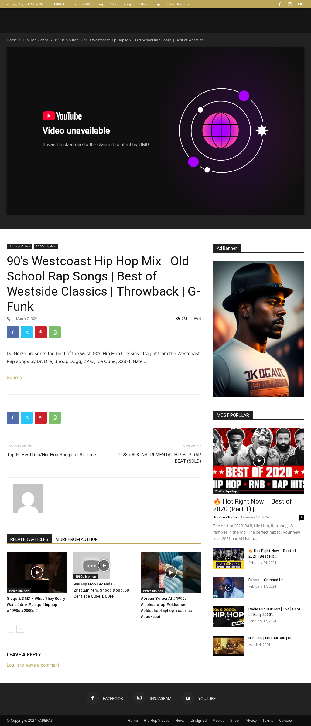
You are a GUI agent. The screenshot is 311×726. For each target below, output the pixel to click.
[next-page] (20, 629)
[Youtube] (299, 4)
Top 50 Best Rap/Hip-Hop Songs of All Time (51, 454)
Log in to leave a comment (33, 664)
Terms (267, 720)
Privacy (250, 720)
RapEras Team (225, 517)
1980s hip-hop (64, 4)
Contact (285, 720)
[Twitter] (27, 332)
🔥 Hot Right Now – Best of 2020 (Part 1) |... (252, 505)
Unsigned (198, 720)
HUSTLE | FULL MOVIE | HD (270, 638)
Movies (218, 720)
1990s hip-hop (93, 4)
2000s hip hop (121, 4)
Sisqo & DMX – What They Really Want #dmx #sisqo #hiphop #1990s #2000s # (36, 604)
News (180, 720)
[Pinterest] (41, 332)
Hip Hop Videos (36, 39)
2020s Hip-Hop (177, 4)
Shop (234, 720)
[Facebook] (279, 4)
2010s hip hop (149, 4)
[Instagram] (289, 4)
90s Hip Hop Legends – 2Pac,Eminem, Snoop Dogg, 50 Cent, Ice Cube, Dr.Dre (101, 590)
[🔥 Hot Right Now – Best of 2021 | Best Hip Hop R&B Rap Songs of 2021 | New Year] (228, 558)
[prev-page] (10, 629)
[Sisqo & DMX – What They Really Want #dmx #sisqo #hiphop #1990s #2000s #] (37, 572)
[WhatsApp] (55, 332)
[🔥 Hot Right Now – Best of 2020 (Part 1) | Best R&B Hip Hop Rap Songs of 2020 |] (258, 461)
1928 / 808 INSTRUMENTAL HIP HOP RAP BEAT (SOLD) (159, 458)
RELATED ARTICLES (29, 539)
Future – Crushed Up (266, 580)
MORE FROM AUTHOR (77, 539)
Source (14, 377)
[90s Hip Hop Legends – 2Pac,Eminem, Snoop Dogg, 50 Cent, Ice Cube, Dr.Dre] (103, 565)
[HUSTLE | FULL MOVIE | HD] (228, 646)
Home (12, 39)
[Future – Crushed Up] (228, 587)
